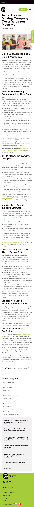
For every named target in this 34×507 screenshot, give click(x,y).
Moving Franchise (7, 387)
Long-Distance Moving (9, 385)
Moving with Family (8, 403)
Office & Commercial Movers (10, 395)
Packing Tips (6, 390)
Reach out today (25, 148)
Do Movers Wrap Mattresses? (14, 462)
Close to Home (7, 411)
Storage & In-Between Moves (11, 414)
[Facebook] (4, 482)
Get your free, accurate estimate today (13, 242)
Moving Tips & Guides (9, 382)
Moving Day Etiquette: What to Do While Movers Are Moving (16, 421)
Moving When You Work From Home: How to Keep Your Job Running (16, 430)
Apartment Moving (8, 409)
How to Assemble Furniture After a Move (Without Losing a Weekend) (16, 438)
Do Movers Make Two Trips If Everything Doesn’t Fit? (14, 455)
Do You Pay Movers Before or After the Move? (16, 446)
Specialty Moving (7, 398)
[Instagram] (7, 482)
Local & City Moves (8, 393)
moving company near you (14, 150)
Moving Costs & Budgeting (10, 401)
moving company (7, 198)
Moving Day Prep (7, 406)
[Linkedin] (10, 482)
